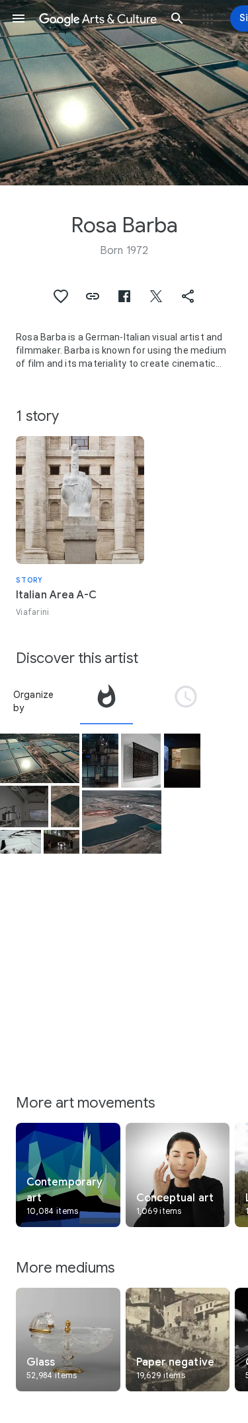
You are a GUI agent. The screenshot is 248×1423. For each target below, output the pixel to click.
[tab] (106, 701)
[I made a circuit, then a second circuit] (141, 761)
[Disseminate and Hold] (182, 760)
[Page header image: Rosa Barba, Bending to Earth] (124, 92)
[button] (18, 18)
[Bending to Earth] (39, 758)
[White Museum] (61, 842)
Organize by (33, 701)
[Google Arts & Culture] (98, 18)
